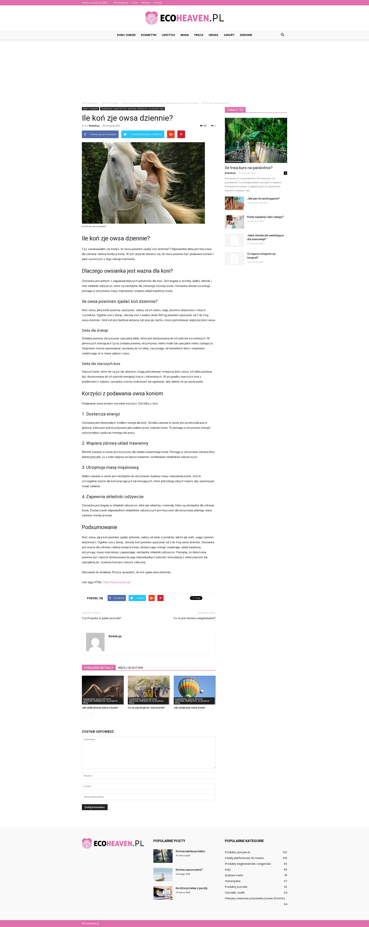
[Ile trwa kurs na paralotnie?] (256, 140)
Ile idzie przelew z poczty (191, 888)
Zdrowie (246, 35)
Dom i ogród (126, 35)
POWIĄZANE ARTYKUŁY (98, 667)
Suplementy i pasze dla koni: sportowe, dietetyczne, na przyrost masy (132, 108)
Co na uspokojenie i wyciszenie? (146, 707)
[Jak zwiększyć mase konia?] (195, 690)
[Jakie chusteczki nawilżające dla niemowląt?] (234, 240)
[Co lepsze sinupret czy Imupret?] (234, 258)
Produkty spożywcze (237, 852)
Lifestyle (168, 35)
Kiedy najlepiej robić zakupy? (265, 216)
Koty (228, 869)
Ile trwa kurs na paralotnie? (249, 167)
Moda (184, 35)
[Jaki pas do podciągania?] (234, 203)
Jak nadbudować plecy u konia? (100, 707)
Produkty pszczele (236, 887)
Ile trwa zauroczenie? (189, 869)
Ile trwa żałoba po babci (190, 851)
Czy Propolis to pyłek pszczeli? (101, 618)
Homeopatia (232, 881)
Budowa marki (234, 875)
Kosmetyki (148, 35)
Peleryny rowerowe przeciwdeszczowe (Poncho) (255, 898)
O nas (135, 2)
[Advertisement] (184, 68)
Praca (198, 35)
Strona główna (121, 2)
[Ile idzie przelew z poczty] (163, 893)
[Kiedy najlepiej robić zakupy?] (234, 221)
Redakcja (94, 125)
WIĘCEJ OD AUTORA (130, 667)
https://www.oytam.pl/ (116, 582)
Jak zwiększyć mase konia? (189, 707)
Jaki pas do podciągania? (263, 198)
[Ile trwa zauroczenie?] (163, 874)
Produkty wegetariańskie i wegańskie (248, 864)
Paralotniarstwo (234, 161)
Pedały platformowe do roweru (244, 858)
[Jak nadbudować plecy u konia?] (103, 690)
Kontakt (158, 2)
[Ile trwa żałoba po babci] (163, 856)
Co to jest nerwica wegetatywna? (195, 618)
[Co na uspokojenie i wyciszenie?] (149, 690)
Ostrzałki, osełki (235, 892)
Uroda (213, 35)
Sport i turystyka (90, 108)
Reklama (145, 2)
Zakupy (229, 35)
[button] (282, 35)
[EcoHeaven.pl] (184, 18)
